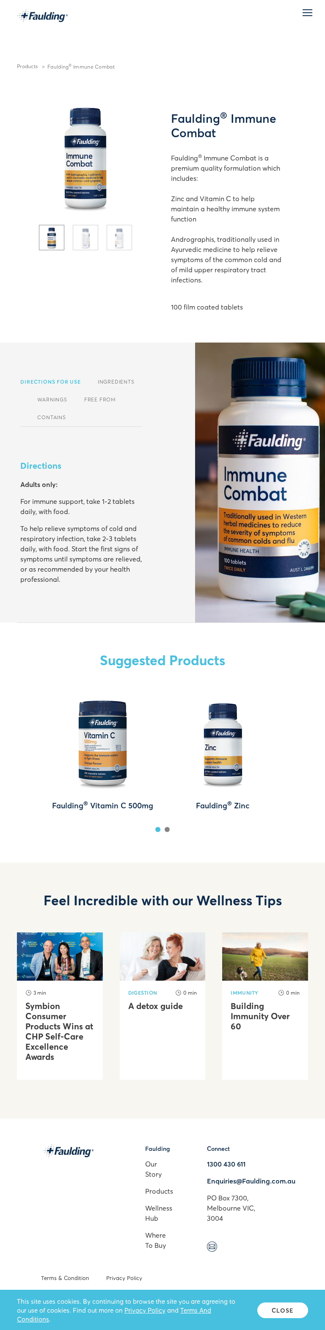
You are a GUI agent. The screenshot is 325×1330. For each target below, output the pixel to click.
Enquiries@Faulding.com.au (251, 1181)
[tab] (51, 237)
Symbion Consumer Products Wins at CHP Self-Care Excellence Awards (59, 1031)
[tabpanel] (85, 156)
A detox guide (155, 1006)
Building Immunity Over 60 (260, 1016)
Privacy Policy (124, 1278)
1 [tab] (157, 829)
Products (27, 66)
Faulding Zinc (223, 805)
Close (283, 1310)
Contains (51, 417)
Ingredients (116, 382)
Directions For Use (50, 382)
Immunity (244, 993)
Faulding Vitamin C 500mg (102, 805)
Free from (100, 399)
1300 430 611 (226, 1164)
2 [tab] (167, 829)
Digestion (142, 993)
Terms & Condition (65, 1278)
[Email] (212, 1248)
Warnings (52, 399)
